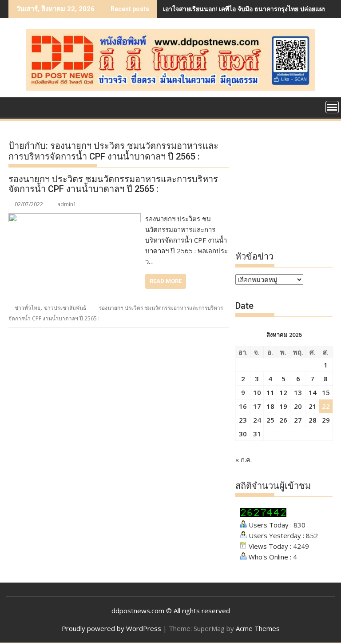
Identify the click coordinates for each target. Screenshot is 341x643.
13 (298, 392)
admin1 (66, 204)
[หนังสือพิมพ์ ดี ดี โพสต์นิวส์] (17, 106)
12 (283, 392)
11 (270, 392)
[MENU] (332, 107)
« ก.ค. (243, 459)
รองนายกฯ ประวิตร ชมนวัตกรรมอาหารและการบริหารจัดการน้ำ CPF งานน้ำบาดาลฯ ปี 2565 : (113, 184)
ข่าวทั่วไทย (27, 308)
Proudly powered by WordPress (111, 628)
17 (257, 406)
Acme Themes (258, 628)
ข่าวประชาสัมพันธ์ (65, 308)
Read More (166, 281)
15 (326, 392)
